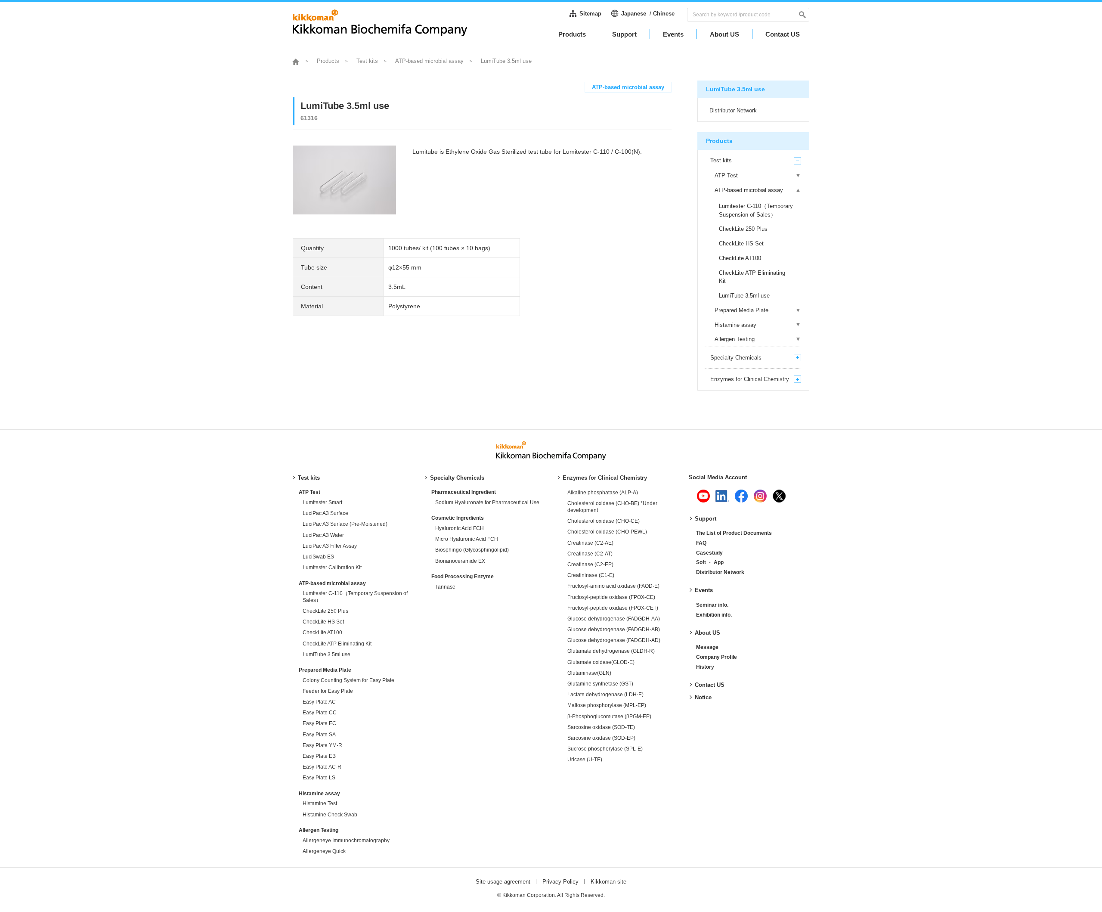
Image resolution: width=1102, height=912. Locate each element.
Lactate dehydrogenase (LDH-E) (605, 695)
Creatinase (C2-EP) (590, 564)
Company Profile (716, 657)
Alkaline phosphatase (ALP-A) (602, 493)
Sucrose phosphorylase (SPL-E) (605, 749)
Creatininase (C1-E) (590, 575)
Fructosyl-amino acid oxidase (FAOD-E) (613, 586)
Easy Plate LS (319, 778)
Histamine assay (319, 794)
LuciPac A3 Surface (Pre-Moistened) (345, 524)
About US (707, 633)
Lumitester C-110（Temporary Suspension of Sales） (355, 596)
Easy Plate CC (320, 713)
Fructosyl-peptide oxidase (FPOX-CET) (612, 608)
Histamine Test (320, 803)
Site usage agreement (503, 881)
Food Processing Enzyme (462, 577)
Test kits (367, 61)
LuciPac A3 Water (323, 535)
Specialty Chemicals (457, 478)
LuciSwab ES (318, 557)
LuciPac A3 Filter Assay (330, 546)
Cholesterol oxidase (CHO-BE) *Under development (612, 506)
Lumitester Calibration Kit (332, 568)
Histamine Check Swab (330, 815)
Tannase (445, 587)
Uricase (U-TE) (584, 760)
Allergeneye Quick (324, 851)
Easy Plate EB (319, 756)
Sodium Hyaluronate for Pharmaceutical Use (487, 502)
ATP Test (309, 492)
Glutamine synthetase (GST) (600, 684)
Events (704, 590)
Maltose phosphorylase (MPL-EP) (606, 705)
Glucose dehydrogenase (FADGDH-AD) (613, 640)
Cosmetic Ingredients (457, 518)
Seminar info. (712, 605)
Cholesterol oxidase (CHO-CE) (603, 521)
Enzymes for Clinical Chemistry (605, 478)
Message (707, 647)
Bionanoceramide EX (460, 561)
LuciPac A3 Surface (325, 513)
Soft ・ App (710, 562)
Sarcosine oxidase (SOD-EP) (601, 738)
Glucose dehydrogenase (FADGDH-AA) (613, 619)
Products (328, 61)
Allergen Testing (318, 830)
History (705, 667)
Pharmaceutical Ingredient (463, 492)
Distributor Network (720, 572)
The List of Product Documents (734, 533)
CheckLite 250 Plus (325, 611)
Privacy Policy (560, 881)
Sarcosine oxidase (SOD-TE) (601, 727)
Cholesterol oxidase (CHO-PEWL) (607, 532)
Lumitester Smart (322, 502)
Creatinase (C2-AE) (590, 543)
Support (705, 518)
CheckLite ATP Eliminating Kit (337, 644)
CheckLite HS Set (323, 622)
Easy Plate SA (319, 735)
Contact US (709, 685)
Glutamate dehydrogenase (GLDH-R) (611, 651)
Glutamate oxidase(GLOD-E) (601, 662)
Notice (703, 697)
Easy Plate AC (319, 702)
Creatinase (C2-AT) (590, 554)
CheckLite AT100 (322, 633)
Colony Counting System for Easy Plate (348, 680)
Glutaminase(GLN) (589, 673)
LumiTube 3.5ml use (326, 654)
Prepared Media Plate (325, 670)
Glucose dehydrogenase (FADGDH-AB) (613, 630)
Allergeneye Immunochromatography (346, 841)
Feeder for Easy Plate (328, 691)
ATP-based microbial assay (429, 61)
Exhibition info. (714, 615)
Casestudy (709, 553)
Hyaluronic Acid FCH (459, 528)
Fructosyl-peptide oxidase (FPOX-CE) (611, 597)
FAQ (701, 543)
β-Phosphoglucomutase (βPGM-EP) (609, 716)
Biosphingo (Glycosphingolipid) (472, 550)
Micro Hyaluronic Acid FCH (466, 539)
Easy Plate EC (319, 723)
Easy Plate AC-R (322, 767)
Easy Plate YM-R (322, 745)
